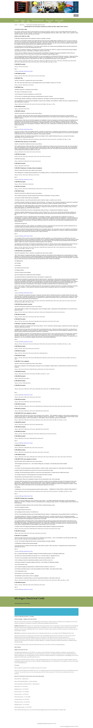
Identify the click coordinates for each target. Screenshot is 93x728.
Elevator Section (18, 694)
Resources (21, 24)
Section (18, 699)
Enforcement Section (19, 696)
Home (16, 24)
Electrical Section (18, 691)
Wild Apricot (67, 726)
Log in (76, 15)
